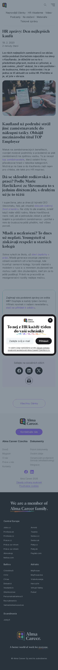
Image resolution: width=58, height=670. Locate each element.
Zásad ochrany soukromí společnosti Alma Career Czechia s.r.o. (29, 349)
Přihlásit (43, 341)
